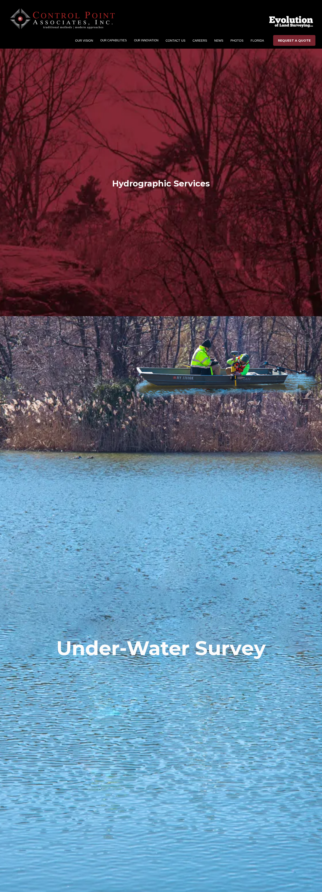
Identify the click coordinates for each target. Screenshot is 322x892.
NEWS (218, 40)
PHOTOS (236, 40)
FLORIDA (257, 40)
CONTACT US (175, 40)
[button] (84, 40)
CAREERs (200, 40)
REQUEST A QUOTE (294, 41)
